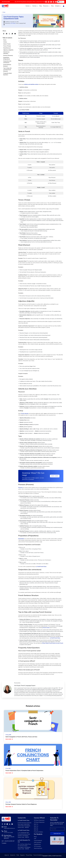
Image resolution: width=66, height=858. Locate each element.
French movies (46, 627)
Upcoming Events (38, 848)
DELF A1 (36, 824)
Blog (40, 6)
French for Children (38, 832)
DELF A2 (36, 826)
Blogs (35, 836)
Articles (5, 42)
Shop (52, 6)
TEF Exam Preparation (39, 820)
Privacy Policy (29, 855)
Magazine (22, 855)
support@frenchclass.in (9, 828)
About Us (7, 855)
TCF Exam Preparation (39, 822)
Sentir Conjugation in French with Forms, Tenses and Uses (21, 737)
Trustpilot (4, 843)
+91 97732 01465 (6, 1)
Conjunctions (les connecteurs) (7, 61)
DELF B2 (36, 830)
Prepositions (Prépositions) (6, 58)
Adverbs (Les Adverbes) (6, 52)
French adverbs (24, 413)
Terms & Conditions (38, 855)
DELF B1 (36, 828)
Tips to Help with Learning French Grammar (7, 69)
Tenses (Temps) (7, 46)
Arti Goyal (13, 23)
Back (4, 12)
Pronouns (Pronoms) (8, 55)
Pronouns (20, 487)
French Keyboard (38, 840)
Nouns (4, 40)
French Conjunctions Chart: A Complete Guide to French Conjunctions (24, 770)
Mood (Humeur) (7, 48)
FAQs (17, 855)
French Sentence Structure (7, 65)
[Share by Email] (15, 34)
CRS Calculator (37, 842)
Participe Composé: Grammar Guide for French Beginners (21, 804)
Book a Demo (54, 476)
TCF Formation (37, 846)
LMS (35, 838)
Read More (8, 739)
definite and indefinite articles (31, 84)
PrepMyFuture (37, 844)
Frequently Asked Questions (7, 74)
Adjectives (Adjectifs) (8, 50)
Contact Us (12, 855)
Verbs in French (7, 44)
